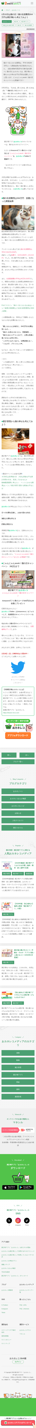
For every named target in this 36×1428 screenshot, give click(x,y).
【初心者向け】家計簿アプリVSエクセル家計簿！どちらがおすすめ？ (24, 995)
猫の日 (19, 25)
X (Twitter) (5, 1305)
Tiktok (3, 1312)
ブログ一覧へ (18, 761)
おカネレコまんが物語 (18, 798)
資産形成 (29, 873)
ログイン (18, 1362)
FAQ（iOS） (23, 1305)
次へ (27, 755)
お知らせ (18, 813)
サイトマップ (6, 1343)
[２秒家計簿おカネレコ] (11, 3)
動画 (18, 1060)
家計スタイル (18, 828)
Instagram (5, 1309)
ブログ (8, 10)
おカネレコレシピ (18, 806)
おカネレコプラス (25, 1330)
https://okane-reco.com (11, 713)
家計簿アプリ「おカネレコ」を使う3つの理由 (16, 1247)
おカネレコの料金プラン (9, 1261)
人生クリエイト (18, 820)
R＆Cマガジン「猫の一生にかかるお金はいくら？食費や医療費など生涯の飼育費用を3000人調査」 (18, 308)
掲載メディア (6, 1264)
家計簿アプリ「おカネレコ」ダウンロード (15, 1276)
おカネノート (16, 10)
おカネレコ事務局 (7, 1290)
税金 (18, 1082)
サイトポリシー (6, 1340)
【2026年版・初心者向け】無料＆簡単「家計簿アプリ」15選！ (24, 906)
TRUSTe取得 (6, 1272)
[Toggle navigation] (32, 3)
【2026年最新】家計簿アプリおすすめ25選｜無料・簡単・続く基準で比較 (24, 865)
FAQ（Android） (25, 1309)
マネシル (22, 1334)
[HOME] (3, 10)
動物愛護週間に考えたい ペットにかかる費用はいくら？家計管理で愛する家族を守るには (18, 485)
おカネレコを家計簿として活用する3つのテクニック (18, 1251)
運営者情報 (5, 1336)
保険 (18, 1053)
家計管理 (6, 873)
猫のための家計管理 (8, 25)
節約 (18, 1089)
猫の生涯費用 (28, 25)
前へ (9, 755)
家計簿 (16, 21)
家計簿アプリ (25, 21)
